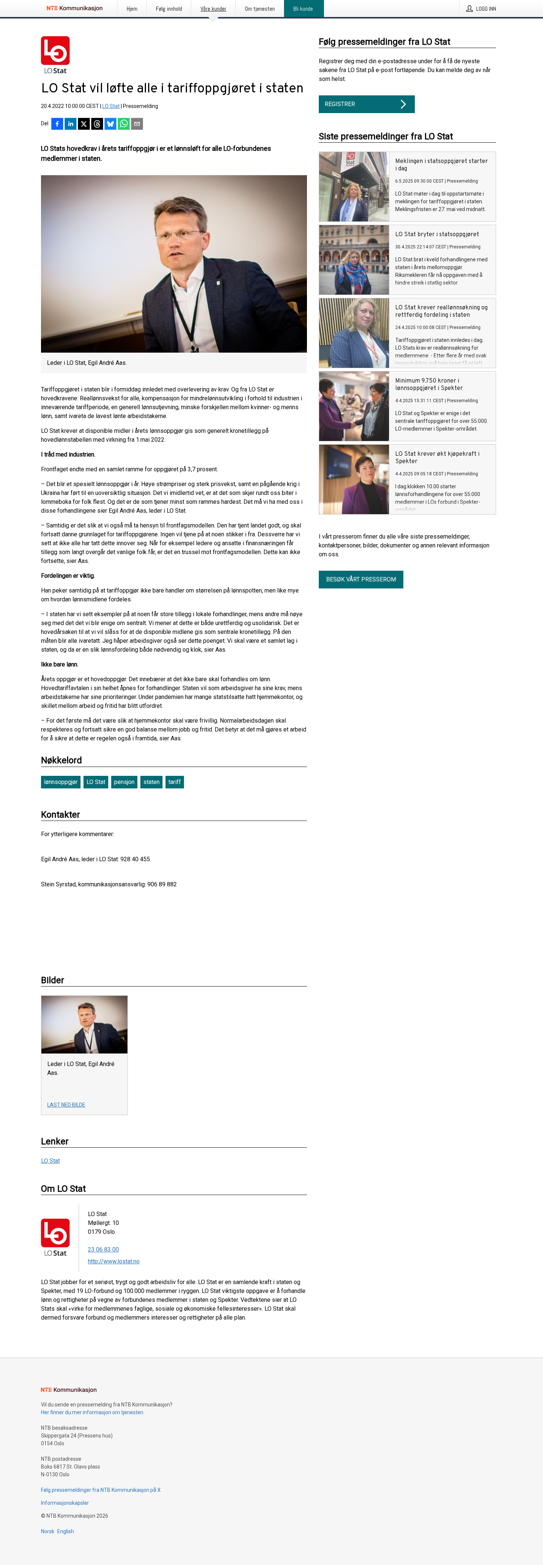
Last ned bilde (66, 1105)
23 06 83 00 (103, 1249)
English (65, 1531)
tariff (174, 781)
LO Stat (111, 106)
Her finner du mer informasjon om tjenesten (92, 1412)
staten (151, 781)
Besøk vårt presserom (361, 579)
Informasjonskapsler (65, 1503)
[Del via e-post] (137, 124)
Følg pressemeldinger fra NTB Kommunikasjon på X (101, 1490)
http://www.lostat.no (114, 1261)
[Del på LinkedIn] (70, 124)
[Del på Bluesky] (110, 124)
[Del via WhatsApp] (124, 124)
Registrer (340, 104)
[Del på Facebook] (57, 124)
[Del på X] (84, 124)
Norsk (47, 1531)
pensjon (124, 781)
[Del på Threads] (97, 124)
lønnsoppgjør (61, 781)
